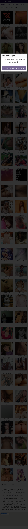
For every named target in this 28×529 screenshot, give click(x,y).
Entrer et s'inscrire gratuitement (14, 68)
